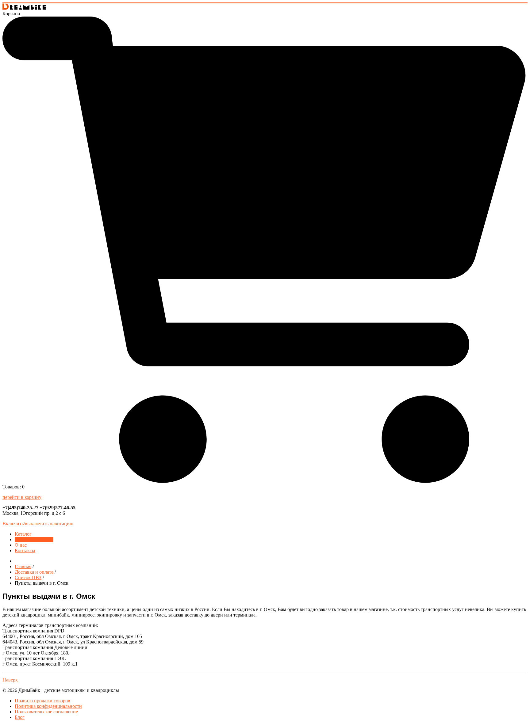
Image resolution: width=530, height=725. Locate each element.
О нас (21, 545)
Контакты (25, 550)
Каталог (23, 534)
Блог (20, 717)
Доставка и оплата (34, 539)
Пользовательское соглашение (46, 711)
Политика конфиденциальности (48, 706)
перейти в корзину (21, 497)
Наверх (10, 679)
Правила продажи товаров (42, 700)
